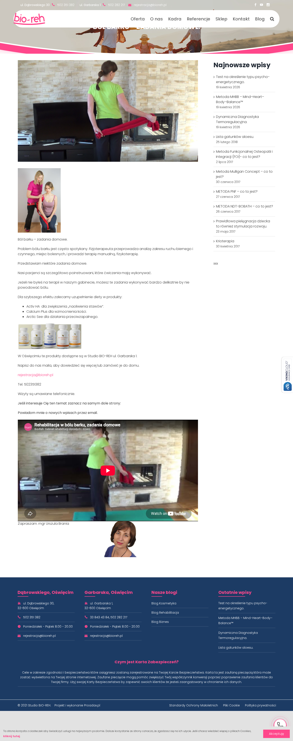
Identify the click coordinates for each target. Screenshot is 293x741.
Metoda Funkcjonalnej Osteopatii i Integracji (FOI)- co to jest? (244, 154)
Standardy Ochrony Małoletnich (193, 705)
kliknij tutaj (11, 736)
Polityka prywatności (260, 705)
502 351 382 (65, 5)
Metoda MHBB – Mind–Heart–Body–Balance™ (240, 99)
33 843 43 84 (99, 617)
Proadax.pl (92, 705)
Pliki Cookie (231, 705)
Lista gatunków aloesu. (235, 136)
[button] (272, 18)
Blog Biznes (160, 622)
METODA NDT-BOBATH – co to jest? (244, 206)
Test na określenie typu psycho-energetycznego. (243, 79)
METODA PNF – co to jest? (237, 191)
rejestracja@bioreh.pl (150, 5)
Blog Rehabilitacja (165, 612)
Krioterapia (225, 241)
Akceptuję (276, 734)
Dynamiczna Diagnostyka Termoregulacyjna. (237, 119)
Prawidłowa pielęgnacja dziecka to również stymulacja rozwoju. (243, 224)
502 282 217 (116, 5)
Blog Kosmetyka (163, 603)
